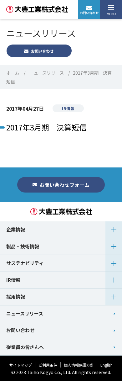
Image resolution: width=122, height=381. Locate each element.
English (106, 365)
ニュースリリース (46, 73)
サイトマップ (20, 365)
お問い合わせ (89, 12)
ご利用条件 (47, 365)
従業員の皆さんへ (25, 347)
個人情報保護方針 (79, 365)
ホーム (12, 73)
